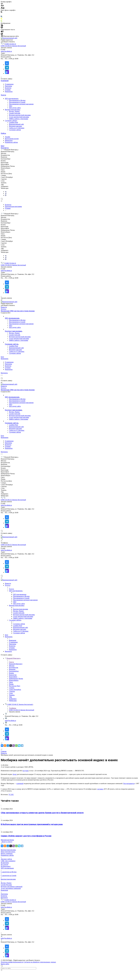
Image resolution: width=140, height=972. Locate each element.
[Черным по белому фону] (1, 12)
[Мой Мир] (8, 745)
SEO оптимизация (7, 868)
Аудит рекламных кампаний (11, 888)
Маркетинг (9, 140)
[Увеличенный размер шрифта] (2, 8)
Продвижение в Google (17, 102)
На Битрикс (5, 863)
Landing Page (13, 122)
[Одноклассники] (5, 745)
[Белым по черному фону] (1, 15)
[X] (10, 745)
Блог (2, 146)
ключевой (20, 783)
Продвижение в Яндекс (17, 100)
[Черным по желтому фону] (1, 19)
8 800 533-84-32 (10, 44)
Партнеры (8, 86)
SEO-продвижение (12, 98)
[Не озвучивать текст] (2, 34)
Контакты (5, 148)
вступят (26, 770)
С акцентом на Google (8, 875)
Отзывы (8, 90)
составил (100, 789)
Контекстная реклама (12, 109)
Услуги (3, 95)
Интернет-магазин (15, 126)
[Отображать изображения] (2, 25)
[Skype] (19, 745)
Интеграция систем (12, 138)
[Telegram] (5, 193)
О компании (9, 84)
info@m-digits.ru (6, 51)
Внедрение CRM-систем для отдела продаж (18, 311)
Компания (5, 81)
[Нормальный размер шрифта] (2, 6)
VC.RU (11, 794)
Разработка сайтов (11, 142)
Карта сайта (5, 964)
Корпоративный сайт (16, 124)
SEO (10, 106)
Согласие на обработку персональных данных (40, 962)
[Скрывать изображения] (2, 28)
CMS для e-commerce (8, 861)
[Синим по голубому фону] (1, 17)
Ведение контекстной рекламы (20, 115)
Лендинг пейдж (6, 859)
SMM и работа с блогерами (18, 119)
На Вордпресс (6, 866)
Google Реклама (6, 885)
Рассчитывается (128, 783)
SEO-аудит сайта (15, 108)
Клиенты (8, 88)
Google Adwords (14, 113)
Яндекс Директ (14, 111)
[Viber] (13, 745)
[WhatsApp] (16, 745)
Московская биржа (7, 840)
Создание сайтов (11, 120)
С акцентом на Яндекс (9, 872)
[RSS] (1, 749)
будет (15, 774)
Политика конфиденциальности (12, 962)
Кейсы (3, 133)
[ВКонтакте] (5, 192)
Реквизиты (9, 91)
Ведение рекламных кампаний (11, 886)
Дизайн (7, 137)
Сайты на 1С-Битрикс (16, 128)
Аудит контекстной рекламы (19, 117)
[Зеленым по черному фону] (1, 21)
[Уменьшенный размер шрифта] (2, 3)
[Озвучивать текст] (2, 32)
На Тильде (4, 864)
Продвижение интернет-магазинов (21, 104)
